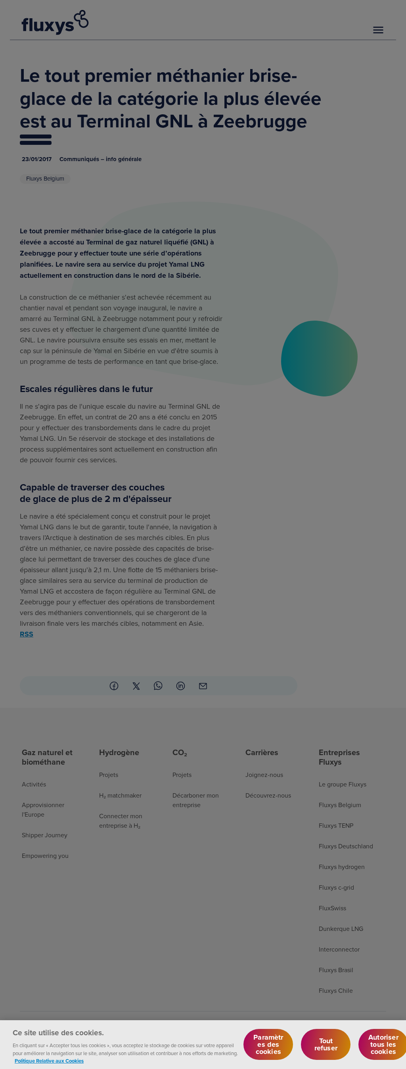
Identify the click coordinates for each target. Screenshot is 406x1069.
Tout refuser (325, 1044)
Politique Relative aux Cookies (49, 1061)
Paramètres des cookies (268, 1044)
